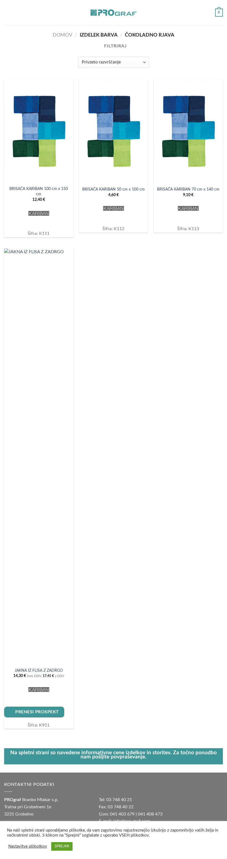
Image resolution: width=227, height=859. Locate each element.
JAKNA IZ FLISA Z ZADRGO (39, 670)
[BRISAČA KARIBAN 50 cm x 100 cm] (113, 131)
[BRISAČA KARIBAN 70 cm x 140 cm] (188, 131)
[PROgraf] (113, 12)
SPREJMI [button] (62, 846)
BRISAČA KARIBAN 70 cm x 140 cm (188, 189)
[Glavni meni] (7, 12)
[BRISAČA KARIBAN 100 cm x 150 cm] (38, 131)
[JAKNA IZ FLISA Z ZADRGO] (38, 456)
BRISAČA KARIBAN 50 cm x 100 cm (113, 189)
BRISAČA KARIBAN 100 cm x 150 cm (38, 191)
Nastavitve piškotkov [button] (27, 846)
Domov (62, 35)
